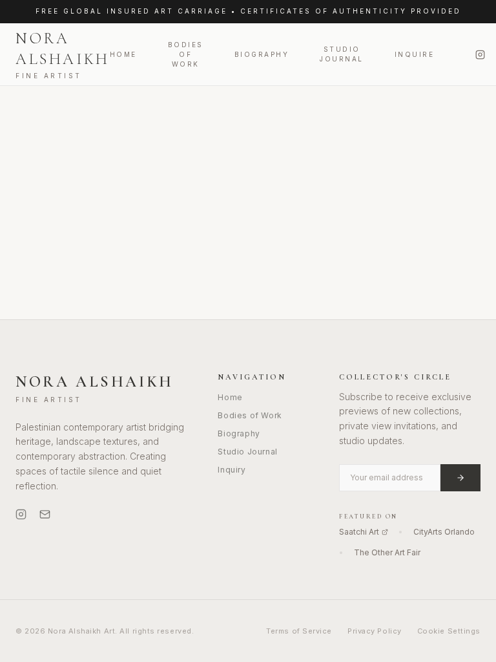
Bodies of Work (185, 54)
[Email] (44, 514)
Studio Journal (342, 54)
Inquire (415, 54)
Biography (261, 54)
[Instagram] (480, 54)
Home (123, 54)
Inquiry (231, 470)
